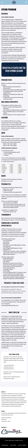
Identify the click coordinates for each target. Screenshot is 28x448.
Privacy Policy (13, 445)
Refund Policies (5, 445)
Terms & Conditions (22, 445)
